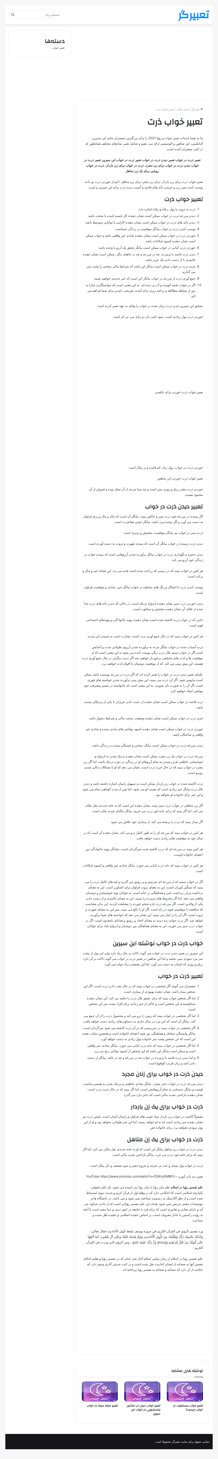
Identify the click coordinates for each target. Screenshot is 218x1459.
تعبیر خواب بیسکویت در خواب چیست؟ (188, 1407)
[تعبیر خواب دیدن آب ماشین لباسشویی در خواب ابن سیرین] (142, 1391)
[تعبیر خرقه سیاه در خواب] (100, 1391)
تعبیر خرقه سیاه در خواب (102, 1405)
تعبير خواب (182, 109)
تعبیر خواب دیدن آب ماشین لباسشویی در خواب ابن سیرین (143, 1410)
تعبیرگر (195, 109)
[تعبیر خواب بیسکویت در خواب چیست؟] (185, 1391)
